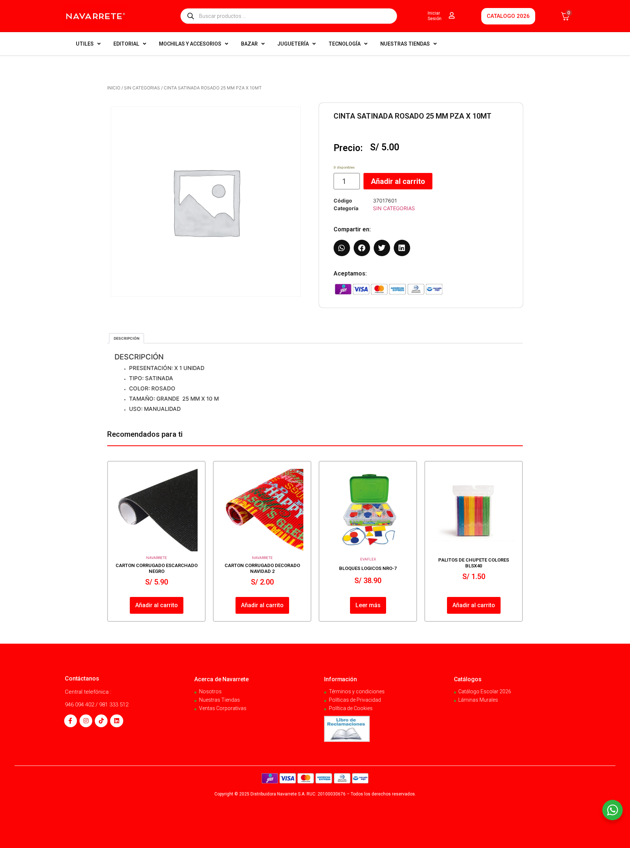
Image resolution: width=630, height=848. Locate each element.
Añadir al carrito (398, 181)
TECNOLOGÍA (344, 44)
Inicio (113, 87)
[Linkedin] (116, 720)
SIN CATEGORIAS (142, 87)
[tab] (126, 338)
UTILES (85, 44)
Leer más (368, 605)
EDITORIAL (126, 44)
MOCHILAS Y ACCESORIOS (190, 44)
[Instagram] (85, 720)
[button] (342, 248)
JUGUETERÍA (293, 44)
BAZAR (249, 44)
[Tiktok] (101, 720)
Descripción (126, 338)
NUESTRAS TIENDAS (405, 44)
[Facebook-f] (70, 720)
